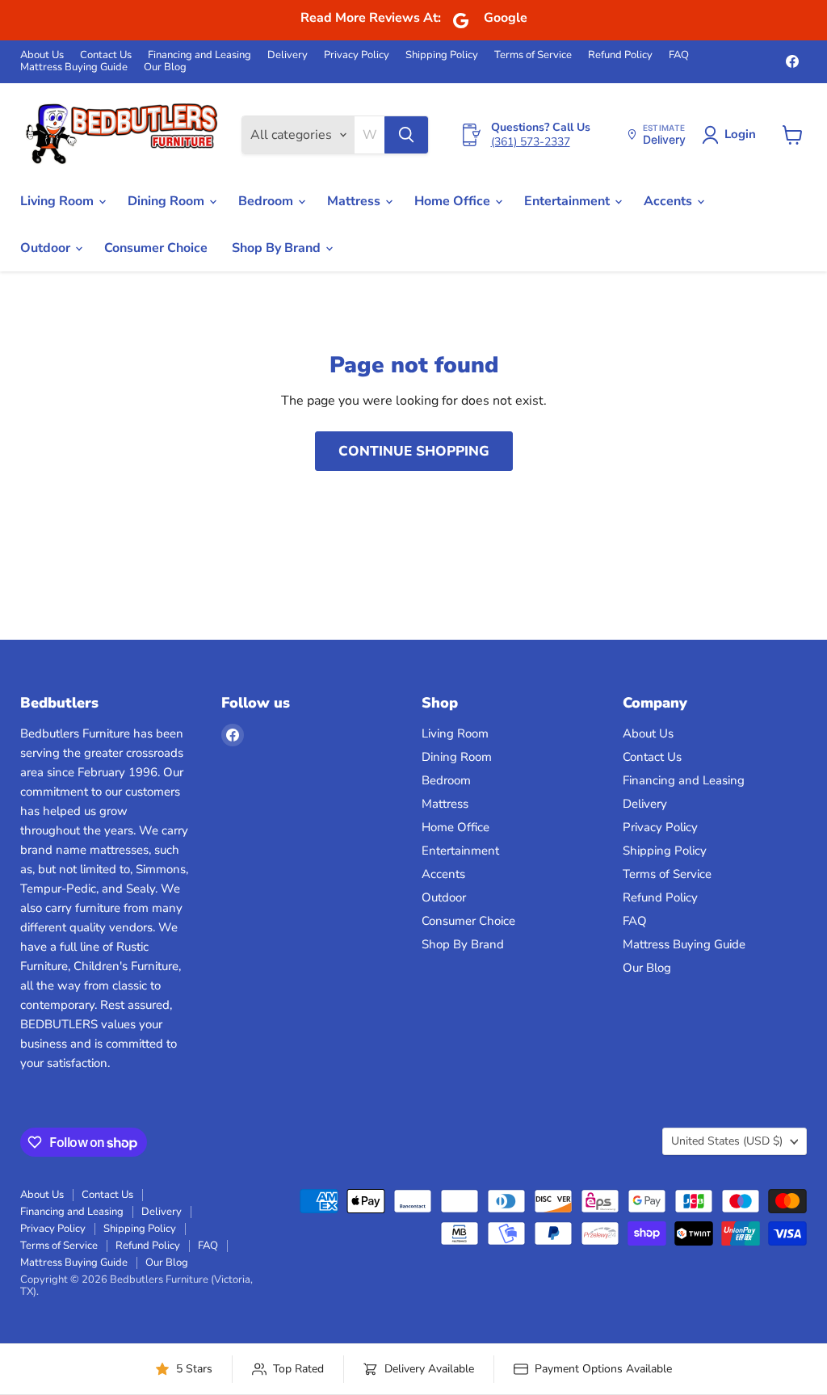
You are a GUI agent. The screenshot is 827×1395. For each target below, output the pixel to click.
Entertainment (568, 201)
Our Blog (165, 67)
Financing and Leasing (199, 55)
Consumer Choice (156, 248)
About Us (42, 55)
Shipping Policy (441, 55)
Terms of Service (533, 55)
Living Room (58, 201)
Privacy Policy (356, 55)
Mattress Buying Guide (74, 67)
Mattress (355, 201)
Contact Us (106, 55)
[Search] (406, 134)
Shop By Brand (278, 248)
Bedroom (267, 201)
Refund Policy (620, 55)
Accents (669, 201)
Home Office (453, 201)
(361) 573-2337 (530, 141)
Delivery (287, 55)
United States (727, 1141)
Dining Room (168, 201)
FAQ (679, 55)
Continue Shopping (413, 451)
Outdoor (46, 248)
